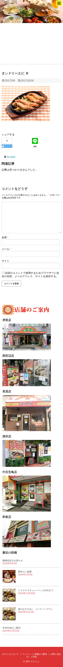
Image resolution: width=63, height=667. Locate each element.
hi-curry (11, 156)
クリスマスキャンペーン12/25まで (35, 590)
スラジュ (35, 661)
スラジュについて (10, 654)
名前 (5, 237)
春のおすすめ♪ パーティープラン (35, 609)
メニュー (26, 654)
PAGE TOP (58, 644)
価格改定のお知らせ (12, 560)
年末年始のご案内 (11, 628)
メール (6, 249)
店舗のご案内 (40, 654)
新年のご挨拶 (25, 571)
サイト (5, 261)
